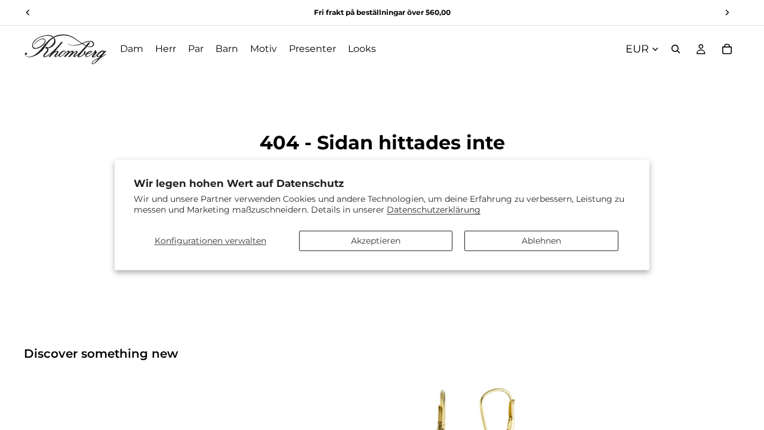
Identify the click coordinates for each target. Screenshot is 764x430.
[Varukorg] (727, 49)
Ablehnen (541, 240)
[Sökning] (676, 49)
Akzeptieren (376, 240)
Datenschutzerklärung (433, 210)
